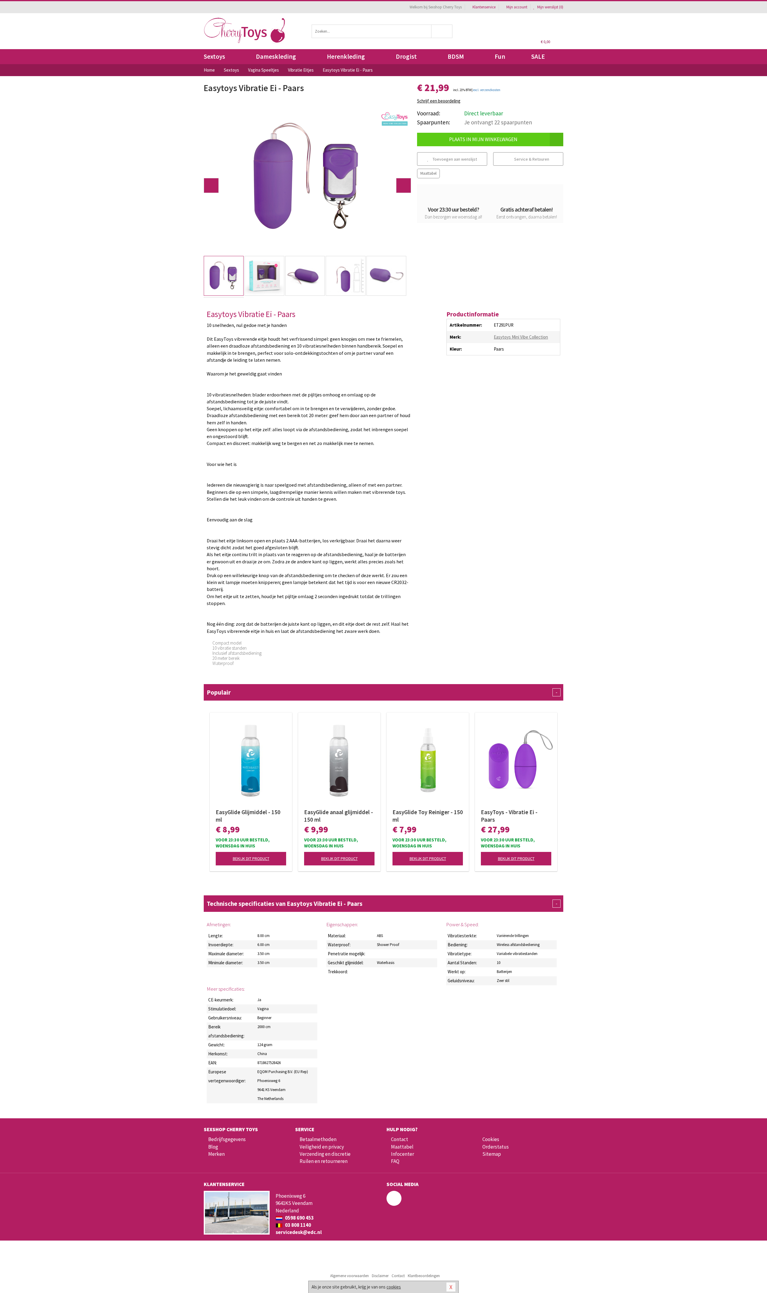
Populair (382, 692)
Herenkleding (346, 56)
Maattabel (428, 173)
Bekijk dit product (251, 858)
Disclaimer (380, 1275)
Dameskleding (276, 56)
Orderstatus (495, 1146)
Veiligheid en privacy (322, 1146)
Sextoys (214, 56)
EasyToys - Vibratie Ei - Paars (509, 815)
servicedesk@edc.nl (299, 1232)
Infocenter (402, 1154)
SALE (538, 56)
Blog (213, 1146)
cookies (393, 1287)
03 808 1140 (297, 1225)
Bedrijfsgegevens (227, 1139)
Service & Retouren (531, 159)
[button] (211, 185)
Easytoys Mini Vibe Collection (521, 337)
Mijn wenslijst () (549, 7)
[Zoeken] (442, 31)
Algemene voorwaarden (349, 1275)
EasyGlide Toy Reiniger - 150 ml (427, 815)
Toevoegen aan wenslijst (454, 159)
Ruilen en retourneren (324, 1161)
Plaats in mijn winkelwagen (483, 139)
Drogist (406, 56)
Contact (399, 1139)
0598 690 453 (299, 1217)
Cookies (490, 1139)
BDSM (456, 56)
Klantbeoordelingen (424, 1275)
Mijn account (516, 7)
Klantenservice (484, 7)
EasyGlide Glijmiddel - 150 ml (248, 815)
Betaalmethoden (318, 1139)
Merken (216, 1154)
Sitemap (491, 1154)
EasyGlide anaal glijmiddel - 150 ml (338, 815)
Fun (500, 56)
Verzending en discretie (325, 1154)
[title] (394, 119)
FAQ (395, 1161)
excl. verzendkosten (486, 90)
